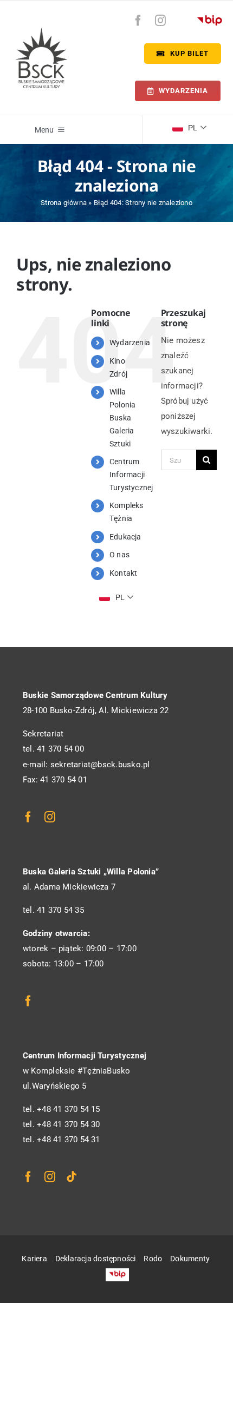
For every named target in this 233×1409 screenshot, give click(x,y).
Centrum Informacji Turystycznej (131, 474)
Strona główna (64, 203)
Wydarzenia (129, 342)
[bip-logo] (209, 18)
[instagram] (160, 20)
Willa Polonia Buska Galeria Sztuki (122, 417)
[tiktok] (71, 1176)
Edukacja (125, 536)
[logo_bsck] (41, 31)
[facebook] (138, 20)
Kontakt (123, 573)
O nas (119, 554)
